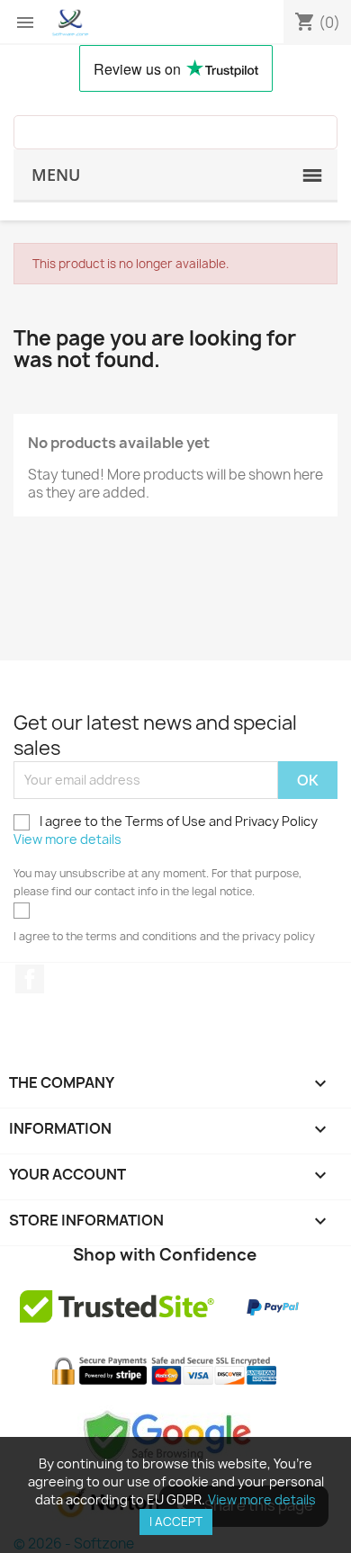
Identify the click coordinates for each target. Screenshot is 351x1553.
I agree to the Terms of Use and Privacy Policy (166, 830)
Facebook (29, 979)
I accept (175, 1521)
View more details (68, 839)
